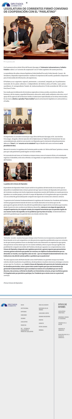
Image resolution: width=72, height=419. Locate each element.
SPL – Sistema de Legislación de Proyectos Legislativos (27, 330)
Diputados (23, 312)
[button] (26, 2)
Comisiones (24, 315)
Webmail (41, 330)
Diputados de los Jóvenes (43, 309)
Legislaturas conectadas (61, 312)
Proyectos (23, 325)
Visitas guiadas (43, 327)
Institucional (24, 308)
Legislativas (24, 322)
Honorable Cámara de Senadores (63, 317)
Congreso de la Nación (62, 323)
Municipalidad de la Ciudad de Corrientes (63, 336)
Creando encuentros (44, 316)
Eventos (41, 320)
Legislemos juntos (44, 313)
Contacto (41, 323)
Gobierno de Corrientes (61, 329)
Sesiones (23, 318)
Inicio (22, 305)
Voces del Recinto (43, 305)
